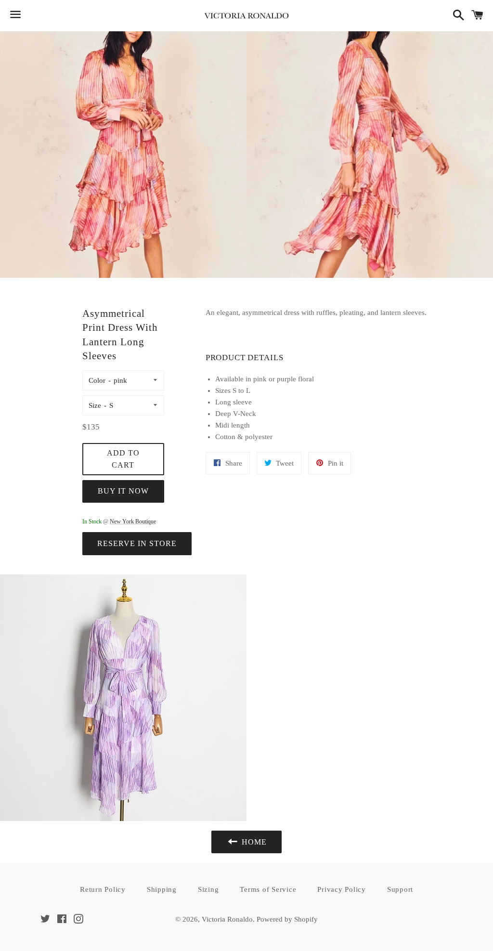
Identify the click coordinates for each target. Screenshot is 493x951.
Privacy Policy (341, 889)
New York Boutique (133, 521)
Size (95, 405)
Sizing (208, 889)
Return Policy (103, 889)
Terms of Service (268, 889)
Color (97, 380)
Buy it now (123, 491)
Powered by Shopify (287, 919)
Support (400, 889)
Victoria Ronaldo (227, 919)
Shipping (162, 889)
